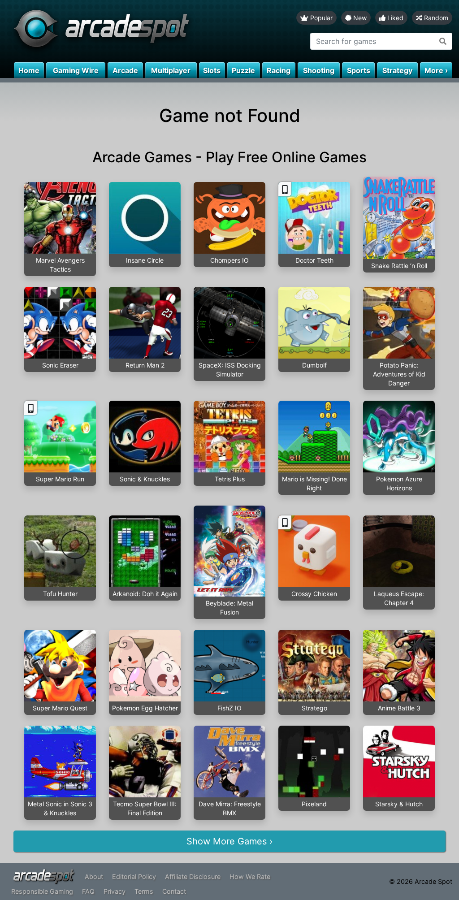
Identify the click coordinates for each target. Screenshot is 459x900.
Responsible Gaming (42, 891)
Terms (143, 891)
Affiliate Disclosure (193, 876)
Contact (174, 891)
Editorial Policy (134, 876)
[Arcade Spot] (115, 31)
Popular (320, 18)
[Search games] (443, 41)
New (359, 18)
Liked (394, 18)
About (94, 876)
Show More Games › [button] (229, 841)
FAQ (88, 891)
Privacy (115, 891)
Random (435, 18)
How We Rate (250, 876)
